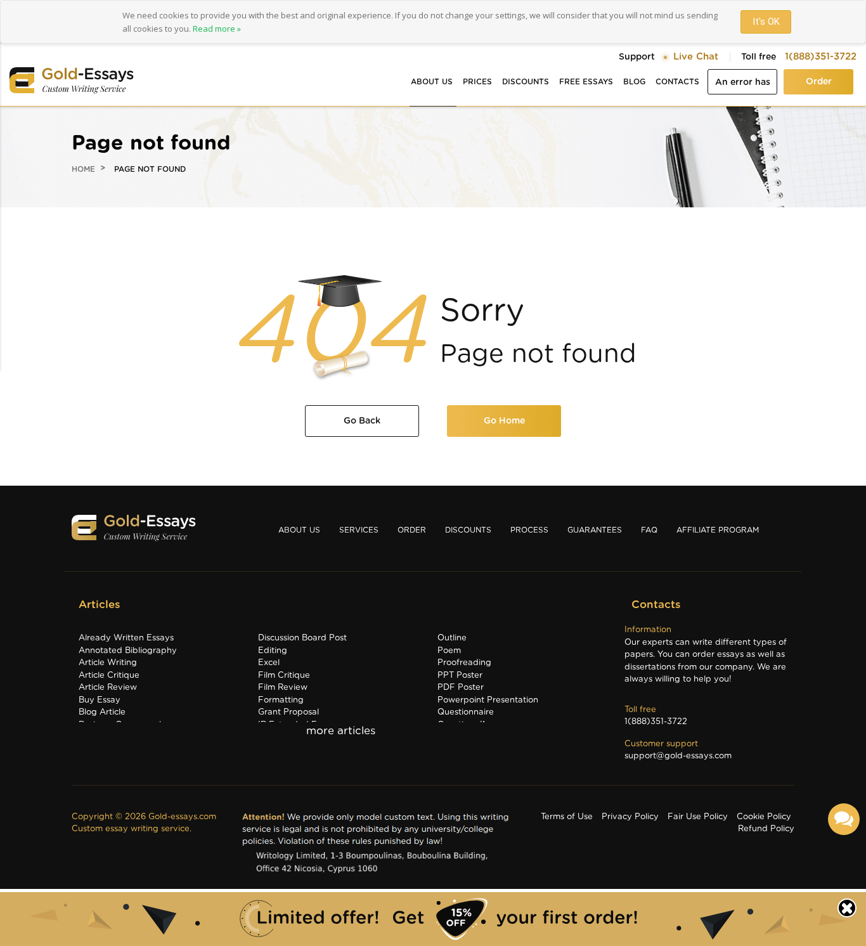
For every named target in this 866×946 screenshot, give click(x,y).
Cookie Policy (764, 817)
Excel (269, 663)
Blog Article (102, 712)
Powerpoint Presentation (487, 700)
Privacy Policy (630, 817)
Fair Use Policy (698, 817)
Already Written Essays (126, 638)
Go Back (362, 421)
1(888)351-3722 (820, 57)
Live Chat (695, 57)
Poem (449, 651)
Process (529, 530)
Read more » (217, 28)
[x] (433, 919)
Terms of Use (567, 817)
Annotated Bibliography (128, 651)
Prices (477, 82)
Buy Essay (99, 700)
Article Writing (108, 663)
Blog (634, 82)
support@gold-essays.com (678, 756)
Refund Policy (766, 829)
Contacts (677, 82)
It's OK (766, 21)
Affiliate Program (717, 530)
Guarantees (594, 530)
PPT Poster (459, 675)
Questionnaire (465, 712)
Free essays (586, 82)
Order (819, 81)
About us (432, 82)
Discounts (525, 82)
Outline (452, 638)
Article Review (108, 688)
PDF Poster (460, 688)
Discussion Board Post (302, 638)
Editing (272, 651)
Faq (649, 530)
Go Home (504, 421)
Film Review (282, 688)
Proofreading (464, 663)
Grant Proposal (288, 712)
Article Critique (109, 675)
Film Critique (284, 675)
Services (358, 530)
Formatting (281, 700)
